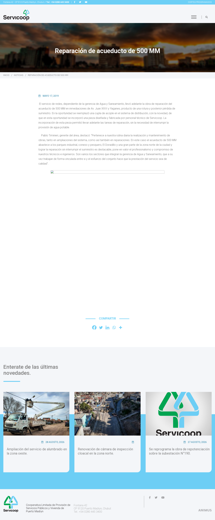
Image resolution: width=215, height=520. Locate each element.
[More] (120, 327)
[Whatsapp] (114, 327)
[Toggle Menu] (194, 17)
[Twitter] (101, 327)
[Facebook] (94, 327)
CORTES (200, 2)
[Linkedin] (107, 327)
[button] (207, 17)
